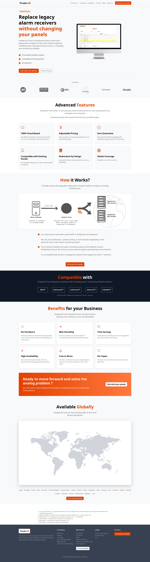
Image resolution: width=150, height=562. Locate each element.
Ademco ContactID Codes (84, 542)
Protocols (79, 535)
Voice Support (80, 544)
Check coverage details (75, 498)
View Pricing (46, 71)
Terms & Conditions (101, 533)
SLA (96, 537)
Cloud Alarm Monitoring (65, 544)
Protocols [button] (74, 3)
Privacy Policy (99, 535)
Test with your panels (123, 3)
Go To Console (82, 548)
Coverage (83, 3)
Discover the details (75, 264)
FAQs (103, 3)
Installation (91, 3)
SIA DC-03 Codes (81, 539)
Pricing (98, 3)
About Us (110, 3)
